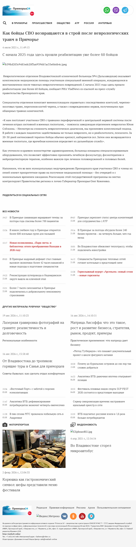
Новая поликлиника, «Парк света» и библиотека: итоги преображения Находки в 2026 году (35, 247)
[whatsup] (106, 10)
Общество (63, 23)
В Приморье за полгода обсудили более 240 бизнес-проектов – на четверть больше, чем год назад (104, 234)
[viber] (116, 10)
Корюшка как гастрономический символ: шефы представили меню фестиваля (29, 485)
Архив (91, 507)
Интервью (105, 23)
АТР (77, 23)
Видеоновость (87, 424)
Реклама (81, 507)
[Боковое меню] (4, 23)
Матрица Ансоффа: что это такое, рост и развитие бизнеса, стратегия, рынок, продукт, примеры (100, 328)
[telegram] (125, 10)
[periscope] (91, 516)
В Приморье (19, 23)
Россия (89, 23)
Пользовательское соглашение (114, 507)
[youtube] (82, 516)
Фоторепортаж (19, 424)
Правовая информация (61, 507)
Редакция (41, 507)
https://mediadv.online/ (11, 534)
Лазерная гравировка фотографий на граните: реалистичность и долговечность (33, 328)
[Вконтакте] (64, 516)
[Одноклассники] (73, 516)
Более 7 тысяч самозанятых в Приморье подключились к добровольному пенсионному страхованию (35, 292)
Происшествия (42, 23)
